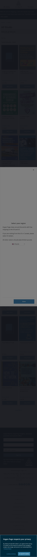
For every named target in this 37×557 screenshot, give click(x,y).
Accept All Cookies (24, 554)
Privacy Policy (7, 549)
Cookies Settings (11, 554)
